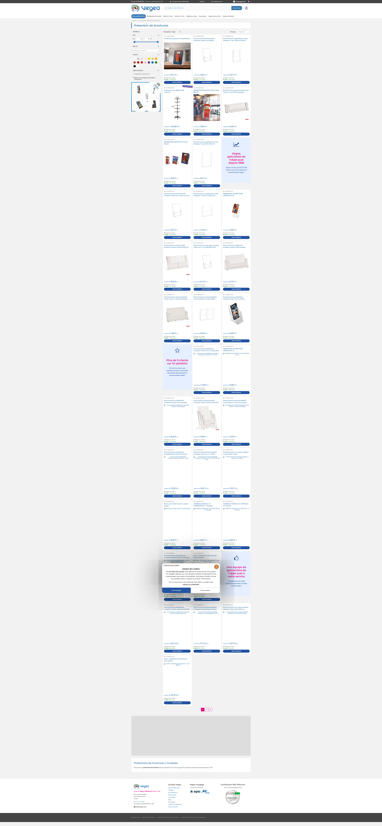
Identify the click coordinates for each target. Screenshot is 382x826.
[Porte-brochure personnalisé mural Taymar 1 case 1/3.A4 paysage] (236, 107)
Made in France (168, 16)
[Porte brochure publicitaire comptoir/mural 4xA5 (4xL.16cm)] (177, 469)
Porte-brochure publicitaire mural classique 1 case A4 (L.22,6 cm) (205, 195)
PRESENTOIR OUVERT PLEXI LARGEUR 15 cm (233, 195)
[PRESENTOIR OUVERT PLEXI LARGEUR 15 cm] (236, 211)
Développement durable (154, 16)
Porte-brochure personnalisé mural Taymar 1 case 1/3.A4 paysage (236, 91)
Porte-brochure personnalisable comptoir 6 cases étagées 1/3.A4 (205, 608)
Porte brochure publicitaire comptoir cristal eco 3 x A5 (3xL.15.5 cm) (205, 351)
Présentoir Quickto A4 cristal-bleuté (177, 38)
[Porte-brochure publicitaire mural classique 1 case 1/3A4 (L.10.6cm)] (236, 56)
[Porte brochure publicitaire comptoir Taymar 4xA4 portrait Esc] (177, 624)
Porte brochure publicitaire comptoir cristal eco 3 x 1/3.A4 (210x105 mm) (233, 299)
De (133, 39)
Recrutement (172, 795)
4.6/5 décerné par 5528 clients (180, 1)
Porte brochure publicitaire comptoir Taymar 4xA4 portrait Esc (176, 608)
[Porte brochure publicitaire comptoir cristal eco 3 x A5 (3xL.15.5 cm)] (206, 366)
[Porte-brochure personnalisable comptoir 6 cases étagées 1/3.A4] (206, 624)
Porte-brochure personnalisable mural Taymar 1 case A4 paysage (235, 401)
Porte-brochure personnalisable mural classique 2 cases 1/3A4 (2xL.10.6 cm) (205, 299)
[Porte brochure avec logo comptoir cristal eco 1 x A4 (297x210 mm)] (206, 262)
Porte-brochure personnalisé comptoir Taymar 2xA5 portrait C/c (176, 246)
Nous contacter (173, 807)
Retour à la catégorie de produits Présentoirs (144, 78)
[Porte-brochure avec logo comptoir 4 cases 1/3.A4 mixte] (236, 469)
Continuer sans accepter (171, 565)
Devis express (177, 82)
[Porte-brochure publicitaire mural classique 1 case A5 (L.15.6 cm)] (206, 159)
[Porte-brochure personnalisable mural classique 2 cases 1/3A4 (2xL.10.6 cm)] (206, 314)
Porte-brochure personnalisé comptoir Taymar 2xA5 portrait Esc (205, 401)
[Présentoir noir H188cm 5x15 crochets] (177, 107)
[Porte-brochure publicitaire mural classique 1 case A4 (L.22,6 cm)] (206, 211)
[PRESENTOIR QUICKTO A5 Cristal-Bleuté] (177, 159)
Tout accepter (176, 590)
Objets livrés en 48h (214, 16)
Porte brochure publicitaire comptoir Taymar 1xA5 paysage (234, 246)
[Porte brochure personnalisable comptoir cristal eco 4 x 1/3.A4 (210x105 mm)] (206, 469)
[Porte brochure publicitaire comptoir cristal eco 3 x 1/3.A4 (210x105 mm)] (236, 314)
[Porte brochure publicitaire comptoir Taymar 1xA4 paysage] (177, 417)
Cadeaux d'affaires (228, 16)
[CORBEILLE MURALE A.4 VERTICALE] (236, 521)
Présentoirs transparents (142, 74)
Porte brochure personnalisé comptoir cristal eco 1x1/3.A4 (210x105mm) (203, 40)
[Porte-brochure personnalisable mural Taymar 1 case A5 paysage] (177, 314)
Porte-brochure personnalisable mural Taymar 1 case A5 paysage (175, 298)
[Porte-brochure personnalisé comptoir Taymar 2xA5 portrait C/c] (177, 262)
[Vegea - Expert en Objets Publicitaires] (145, 11)
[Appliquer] (150, 39)
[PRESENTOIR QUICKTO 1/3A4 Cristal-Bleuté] (206, 107)
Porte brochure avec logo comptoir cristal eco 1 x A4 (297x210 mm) (206, 246)
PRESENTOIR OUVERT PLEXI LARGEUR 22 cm (233, 350)
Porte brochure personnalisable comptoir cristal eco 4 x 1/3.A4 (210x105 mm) (205, 454)
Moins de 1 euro (180, 16)
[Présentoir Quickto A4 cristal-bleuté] (177, 56)
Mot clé (135, 46)
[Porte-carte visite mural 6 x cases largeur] (177, 521)
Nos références (173, 792)
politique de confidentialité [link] (191, 584)
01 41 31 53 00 (139, 801)
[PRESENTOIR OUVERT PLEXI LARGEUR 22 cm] (236, 366)
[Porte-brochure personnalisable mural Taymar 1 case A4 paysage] (236, 417)
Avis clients (171, 797)
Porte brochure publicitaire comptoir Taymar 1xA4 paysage (175, 401)
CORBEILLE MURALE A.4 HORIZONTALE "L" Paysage (203, 505)
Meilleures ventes (192, 16)
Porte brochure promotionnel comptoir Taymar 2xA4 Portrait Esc (176, 556)
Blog (169, 799)
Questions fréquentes (175, 804)
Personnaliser (205, 590)
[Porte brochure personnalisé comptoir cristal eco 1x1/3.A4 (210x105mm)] (206, 56)
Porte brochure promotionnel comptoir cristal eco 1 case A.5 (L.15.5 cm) (177, 195)
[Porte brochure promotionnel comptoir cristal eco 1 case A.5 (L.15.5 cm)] (177, 211)
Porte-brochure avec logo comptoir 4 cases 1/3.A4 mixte (236, 453)
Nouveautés (203, 16)
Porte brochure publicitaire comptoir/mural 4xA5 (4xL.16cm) (175, 453)
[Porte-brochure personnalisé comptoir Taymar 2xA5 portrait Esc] (206, 417)
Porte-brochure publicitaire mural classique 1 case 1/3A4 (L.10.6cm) (235, 39)
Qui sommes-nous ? (217, 1)
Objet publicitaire (137, 16)
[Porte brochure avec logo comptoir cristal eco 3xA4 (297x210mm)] (236, 624)
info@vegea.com (241, 1)
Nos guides (171, 802)
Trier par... (233, 32)
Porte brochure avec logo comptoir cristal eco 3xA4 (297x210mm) (235, 608)
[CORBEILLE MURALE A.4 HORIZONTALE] (206, 521)
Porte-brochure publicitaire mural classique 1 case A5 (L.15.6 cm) (205, 143)
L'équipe (202, 1)
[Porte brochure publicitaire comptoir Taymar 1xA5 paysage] (236, 262)
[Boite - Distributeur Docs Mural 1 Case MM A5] (177, 676)
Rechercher (237, 8)
